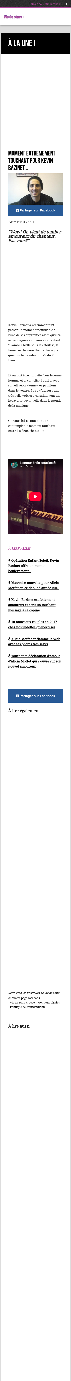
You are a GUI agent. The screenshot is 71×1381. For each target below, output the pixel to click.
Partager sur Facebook (37, 210)
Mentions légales (49, 1002)
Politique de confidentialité (28, 1007)
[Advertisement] (35, 109)
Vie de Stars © (19, 1002)
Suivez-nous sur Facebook (45, 4)
